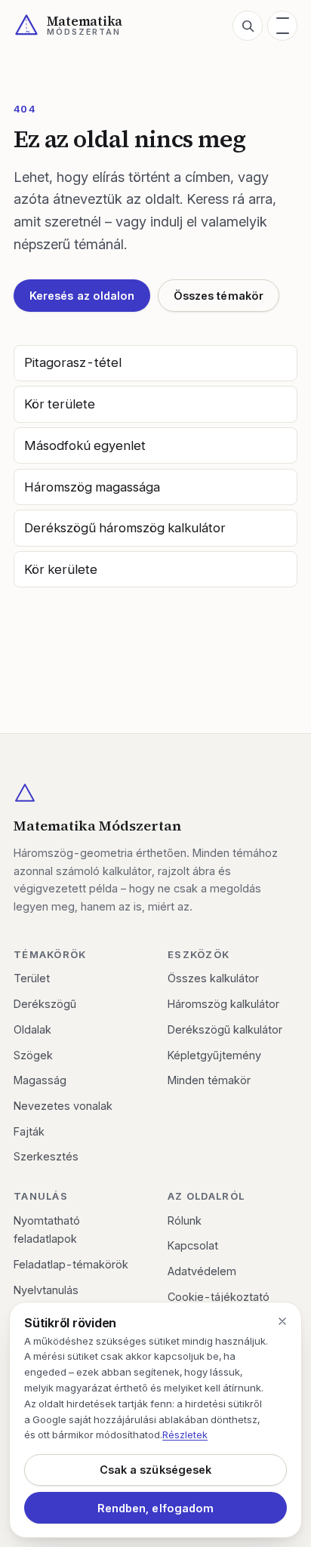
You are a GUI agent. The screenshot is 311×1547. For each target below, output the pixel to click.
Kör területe (59, 403)
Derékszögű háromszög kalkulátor (125, 527)
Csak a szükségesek (155, 1469)
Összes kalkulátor (213, 978)
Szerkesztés (46, 1156)
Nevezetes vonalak (63, 1105)
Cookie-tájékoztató (218, 1296)
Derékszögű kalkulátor (225, 1029)
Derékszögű (45, 1003)
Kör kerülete (60, 569)
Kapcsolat (193, 1245)
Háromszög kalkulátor (223, 1003)
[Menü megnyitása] (282, 26)
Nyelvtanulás (46, 1290)
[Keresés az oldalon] (247, 26)
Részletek (185, 1434)
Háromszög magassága (92, 487)
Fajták (29, 1131)
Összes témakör (218, 295)
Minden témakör (209, 1080)
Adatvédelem (202, 1271)
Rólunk (185, 1220)
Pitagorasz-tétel (73, 362)
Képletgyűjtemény (214, 1055)
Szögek (33, 1055)
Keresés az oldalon (81, 295)
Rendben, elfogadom (155, 1508)
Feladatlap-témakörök (71, 1264)
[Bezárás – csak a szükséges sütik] (282, 1321)
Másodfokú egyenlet (85, 445)
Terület (32, 978)
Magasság (40, 1080)
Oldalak (32, 1029)
